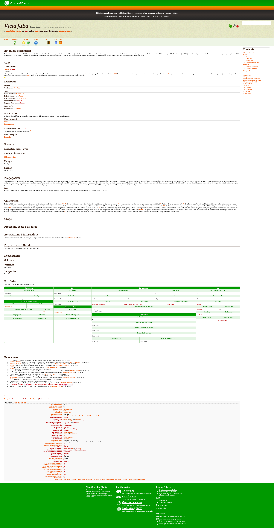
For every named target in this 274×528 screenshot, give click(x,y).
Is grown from (58, 460)
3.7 (19, 363)
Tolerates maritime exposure (54, 474)
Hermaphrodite (67, 425)
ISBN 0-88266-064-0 (66, 383)
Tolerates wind (58, 478)
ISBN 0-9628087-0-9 (75, 362)
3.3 (14, 363)
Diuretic (65, 439)
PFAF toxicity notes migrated (54, 471)
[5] (7, 306)
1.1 (11, 360)
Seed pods (78, 419)
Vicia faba (16, 402)
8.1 (11, 372)
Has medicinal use (57, 439)
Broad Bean (66, 416)
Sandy (65, 450)
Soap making (73, 434)
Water (36, 40)
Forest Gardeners (91, 493)
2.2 (13, 361)
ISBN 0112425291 (74, 371)
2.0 (10, 361)
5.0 (10, 367)
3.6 (18, 363)
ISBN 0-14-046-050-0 (51, 367)
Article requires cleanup (55, 408)
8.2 (13, 372)
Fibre (64, 434)
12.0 (11, 379)
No (64, 443)
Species (65, 455)
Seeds (6, 69)
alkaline (103, 304)
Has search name (57, 442)
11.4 (18, 377)
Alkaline (77, 448)
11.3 (16, 377)
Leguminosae (65, 30)
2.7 (19, 361)
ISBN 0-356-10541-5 (61, 364)
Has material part (57, 432)
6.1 (11, 368)
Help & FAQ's (163, 501)
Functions (15, 40)
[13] (140, 209)
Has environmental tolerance (54, 422)
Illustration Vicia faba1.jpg (70, 429)
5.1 (11, 367)
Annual (65, 430)
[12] (118, 203)
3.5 (16, 363)
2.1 (11, 361)
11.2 (14, 377)
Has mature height (57, 435)
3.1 (11, 363)
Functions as (58, 412)
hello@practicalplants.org (167, 495)
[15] (44, 312)
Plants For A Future (132, 502)
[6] (160, 203)
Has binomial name (56, 414)
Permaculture (98, 492)
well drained (170, 304)
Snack (85, 421)
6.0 (10, 368)
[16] (45, 312)
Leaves (65, 419)
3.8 (20, 363)
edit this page (72, 238)
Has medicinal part (56, 437)
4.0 (10, 365)
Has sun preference (56, 453)
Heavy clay (83, 450)
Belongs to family (57, 409)
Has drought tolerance (56, 417)
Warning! (23, 129)
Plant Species (34, 399)
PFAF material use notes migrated (52, 466)
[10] (63, 203)
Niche (6, 40)
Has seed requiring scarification (53, 443)
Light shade (66, 447)
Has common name (56, 416)
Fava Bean (74, 416)
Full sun (65, 453)
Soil (46, 40)
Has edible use (58, 421)
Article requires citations (55, 406)
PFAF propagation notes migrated (52, 470)
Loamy (71, 450)
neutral (97, 304)
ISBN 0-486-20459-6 (62, 365)
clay (134, 304)
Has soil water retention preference (52, 452)
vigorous (199, 309)
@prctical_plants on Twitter (168, 490)
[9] (29, 75)
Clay (75, 450)
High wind (66, 422)
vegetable (10, 30)
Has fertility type (57, 424)
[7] (86, 73)
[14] (142, 209)
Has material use (57, 434)
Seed (70, 419)
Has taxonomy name (56, 456)
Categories (7, 399)
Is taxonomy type (57, 461)
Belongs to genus (57, 411)
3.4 (15, 363)
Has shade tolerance (56, 447)
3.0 (10, 363)
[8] (116, 73)
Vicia (37, 30)
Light (26, 40)
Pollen (12, 69)
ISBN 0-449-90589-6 (51, 374)
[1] (11, 306)
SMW (139, 508)
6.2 (13, 368)
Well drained (66, 452)
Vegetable (66, 421)
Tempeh (77, 421)
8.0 (10, 372)
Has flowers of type (56, 425)
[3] (85, 73)
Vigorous (65, 427)
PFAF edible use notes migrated (53, 465)
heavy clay (139, 304)
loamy (130, 304)
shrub (18, 30)
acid (93, 304)
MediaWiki (128, 508)
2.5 (16, 361)
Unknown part (67, 432)
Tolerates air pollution (56, 473)
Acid (64, 448)
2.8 (20, 361)
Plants (19, 3)
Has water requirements (55, 458)
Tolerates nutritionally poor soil (53, 476)
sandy (125, 304)
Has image (59, 429)
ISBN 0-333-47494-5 (69, 377)
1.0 (10, 360)
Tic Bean (98, 416)
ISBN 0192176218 (56, 386)
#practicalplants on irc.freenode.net (170, 493)
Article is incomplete (56, 404)
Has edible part (58, 419)
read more (146, 505)
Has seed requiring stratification (53, 445)
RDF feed (23, 402)
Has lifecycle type (57, 430)
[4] (6, 306)
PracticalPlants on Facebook (167, 492)
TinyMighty (128, 490)
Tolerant (65, 417)
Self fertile (66, 424)
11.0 (11, 377)
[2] (10, 306)
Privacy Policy (162, 508)
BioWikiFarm (129, 496)
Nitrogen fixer (10, 157)
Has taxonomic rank (56, 455)
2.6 (18, 361)
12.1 (12, 379)
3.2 (13, 363)
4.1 (11, 365)
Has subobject (58, 479)
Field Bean (90, 416)
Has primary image (56, 440)
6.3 (14, 368)
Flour (72, 421)
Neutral (70, 448)
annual (199, 304)
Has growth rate (57, 427)
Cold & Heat (58, 40)
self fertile (200, 315)
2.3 (14, 361)
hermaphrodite (222, 320)
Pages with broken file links (20, 399)
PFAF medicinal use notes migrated (52, 468)
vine (26, 30)
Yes (64, 463)
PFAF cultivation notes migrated (53, 463)
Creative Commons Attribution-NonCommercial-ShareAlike (170, 522)
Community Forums (165, 502)
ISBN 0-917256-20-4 (69, 372)
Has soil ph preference (56, 448)
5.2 (13, 367)
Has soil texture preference (54, 450)
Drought (75, 422)
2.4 (15, 361)
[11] (65, 203)
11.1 (12, 377)
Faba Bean (82, 416)
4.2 (13, 365)
